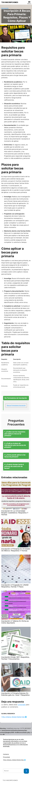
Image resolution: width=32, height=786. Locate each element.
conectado (22, 705)
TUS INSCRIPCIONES (9, 2)
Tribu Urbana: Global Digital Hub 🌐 (14, 717)
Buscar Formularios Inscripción (16, 405)
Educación (4, 8)
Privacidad (6, 757)
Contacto (6, 754)
